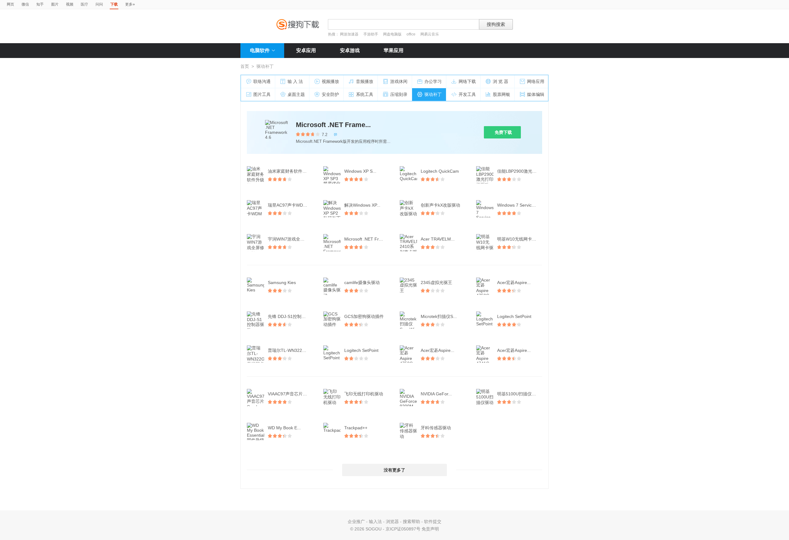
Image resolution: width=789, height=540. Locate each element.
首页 (244, 66)
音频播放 (364, 81)
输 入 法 (295, 81)
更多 (130, 4)
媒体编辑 (535, 94)
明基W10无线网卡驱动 (519, 239)
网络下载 (467, 81)
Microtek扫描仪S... (439, 316)
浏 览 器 (500, 81)
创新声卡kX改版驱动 (440, 205)
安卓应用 (306, 50)
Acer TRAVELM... (438, 239)
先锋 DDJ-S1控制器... (288, 316)
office (411, 34)
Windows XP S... (360, 171)
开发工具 (467, 94)
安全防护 (330, 94)
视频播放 (330, 81)
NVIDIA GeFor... (436, 393)
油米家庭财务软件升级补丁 (291, 171)
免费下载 (503, 132)
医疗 (84, 4)
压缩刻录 (398, 94)
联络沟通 (262, 81)
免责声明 (430, 528)
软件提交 (432, 521)
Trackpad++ (355, 427)
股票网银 (501, 94)
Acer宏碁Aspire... (514, 282)
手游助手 (371, 34)
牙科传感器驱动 (436, 427)
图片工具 (262, 94)
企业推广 (356, 521)
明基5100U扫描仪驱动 (518, 393)
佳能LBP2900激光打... (518, 171)
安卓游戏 (350, 50)
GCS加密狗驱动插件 (364, 316)
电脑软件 (260, 50)
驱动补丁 (433, 94)
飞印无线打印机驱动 (363, 393)
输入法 (375, 521)
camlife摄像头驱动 (362, 282)
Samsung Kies (282, 282)
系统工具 (364, 94)
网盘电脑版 (392, 34)
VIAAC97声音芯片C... (288, 393)
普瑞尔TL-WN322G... (288, 350)
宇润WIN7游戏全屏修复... (291, 239)
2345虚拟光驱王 (436, 282)
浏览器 (392, 521)
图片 (55, 4)
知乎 (40, 4)
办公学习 (433, 81)
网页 (10, 4)
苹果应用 (393, 50)
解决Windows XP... (362, 205)
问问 (99, 4)
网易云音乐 (429, 34)
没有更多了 (394, 470)
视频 (69, 4)
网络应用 (535, 81)
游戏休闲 (398, 81)
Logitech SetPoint (514, 316)
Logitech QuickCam (440, 171)
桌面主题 (296, 94)
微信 (25, 4)
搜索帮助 (411, 521)
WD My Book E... (284, 427)
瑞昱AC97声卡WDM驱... (291, 205)
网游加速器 (349, 34)
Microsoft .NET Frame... (333, 125)
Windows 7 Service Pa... (520, 205)
